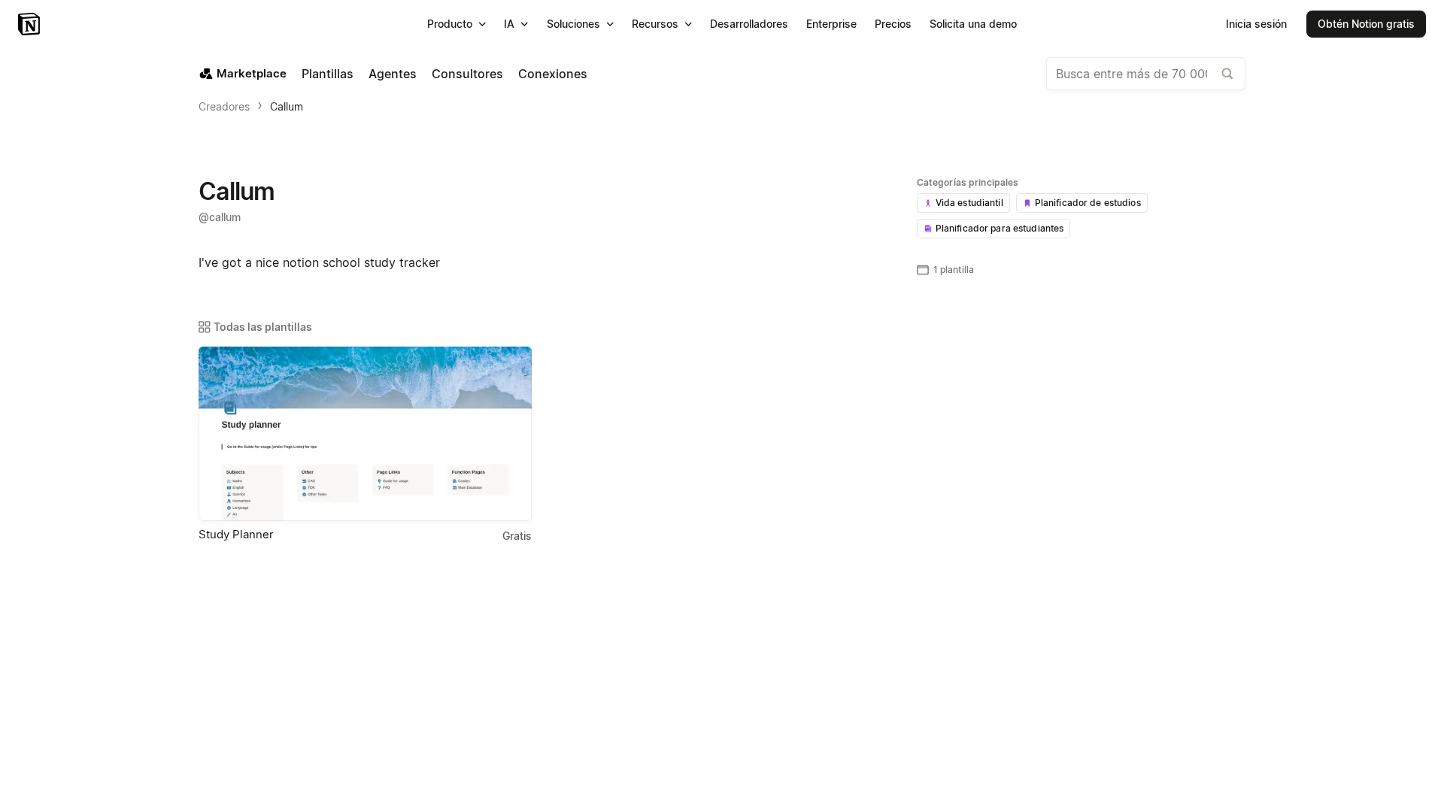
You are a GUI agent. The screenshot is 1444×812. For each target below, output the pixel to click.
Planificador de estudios (1088, 202)
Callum (286, 106)
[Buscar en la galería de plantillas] (1227, 73)
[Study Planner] (365, 434)
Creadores (224, 106)
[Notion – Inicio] (30, 24)
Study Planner (236, 534)
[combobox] (1145, 73)
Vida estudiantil (969, 202)
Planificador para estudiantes (1000, 228)
